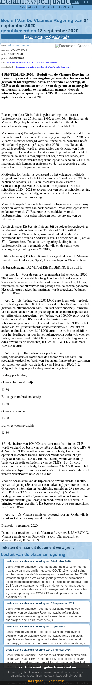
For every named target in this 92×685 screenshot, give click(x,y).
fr (86, 1)
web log (49, 7)
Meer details (56, 681)
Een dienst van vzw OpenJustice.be (46, 36)
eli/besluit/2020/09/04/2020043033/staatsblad (32, 62)
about (33, 7)
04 (86, 20)
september (12, 25)
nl (77, 1)
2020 (30, 25)
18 (40, 30)
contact (66, 7)
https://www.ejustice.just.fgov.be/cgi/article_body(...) (42, 67)
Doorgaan (36, 681)
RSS (22, 7)
